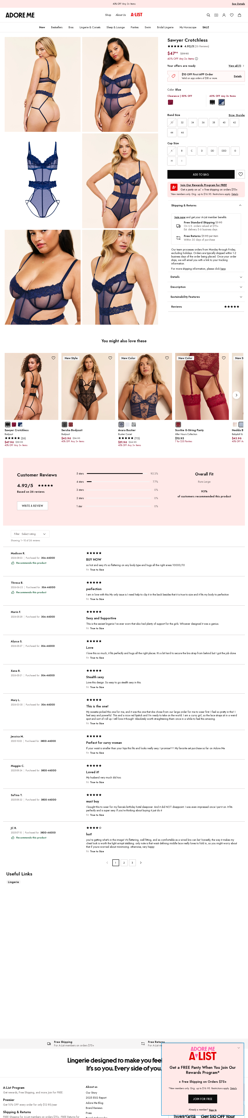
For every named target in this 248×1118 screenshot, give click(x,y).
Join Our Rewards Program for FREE (204, 185)
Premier (8, 1100)
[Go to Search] (208, 15)
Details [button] (235, 194)
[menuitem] (42, 27)
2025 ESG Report (96, 1098)
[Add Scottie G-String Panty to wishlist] (223, 357)
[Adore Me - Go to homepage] (20, 15)
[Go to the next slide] (236, 395)
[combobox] (30, 534)
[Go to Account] (224, 15)
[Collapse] (238, 1048)
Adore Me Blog (94, 1103)
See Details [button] (238, 4)
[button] (188, 46)
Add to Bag (201, 174)
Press (89, 1113)
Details (238, 76)
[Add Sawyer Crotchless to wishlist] (240, 174)
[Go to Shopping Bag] (239, 15)
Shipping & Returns (17, 1112)
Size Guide (237, 115)
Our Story (91, 1093)
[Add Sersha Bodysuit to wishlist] (110, 357)
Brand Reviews (94, 1108)
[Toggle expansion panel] (240, 205)
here (222, 269)
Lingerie (13, 882)
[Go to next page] (140, 862)
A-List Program (13, 1087)
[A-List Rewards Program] (136, 15)
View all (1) (235, 66)
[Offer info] (196, 58)
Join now (180, 217)
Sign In (213, 1110)
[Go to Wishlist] (232, 15)
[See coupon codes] (216, 15)
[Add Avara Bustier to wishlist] (167, 357)
